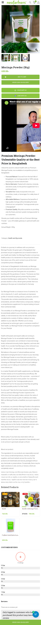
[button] (36, 30)
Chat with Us (21, 95)
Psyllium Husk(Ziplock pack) (11, 535)
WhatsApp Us (21, 90)
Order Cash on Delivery (20, 82)
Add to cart (22, 77)
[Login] (38, 2)
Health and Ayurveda (15, 238)
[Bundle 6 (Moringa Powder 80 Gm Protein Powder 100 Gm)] (30, 494)
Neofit (4, 509)
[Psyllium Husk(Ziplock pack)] (10, 519)
